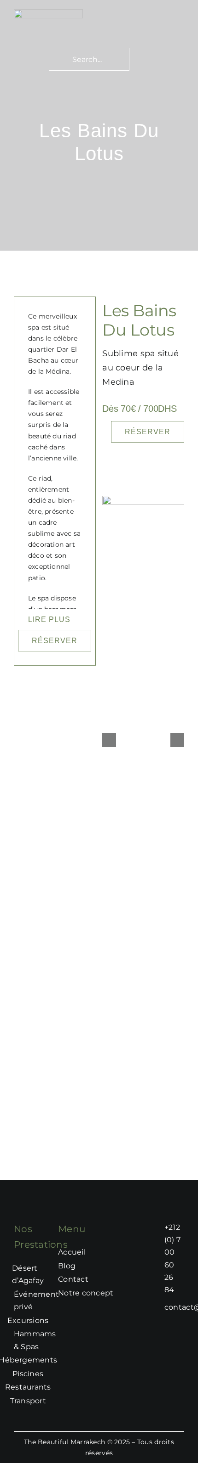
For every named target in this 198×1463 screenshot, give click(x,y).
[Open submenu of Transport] (50, 1401)
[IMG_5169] (48, 13)
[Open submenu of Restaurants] (55, 1387)
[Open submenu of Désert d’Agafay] (48, 1274)
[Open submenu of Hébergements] (61, 1360)
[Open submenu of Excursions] (53, 1320)
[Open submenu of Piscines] (47, 1374)
